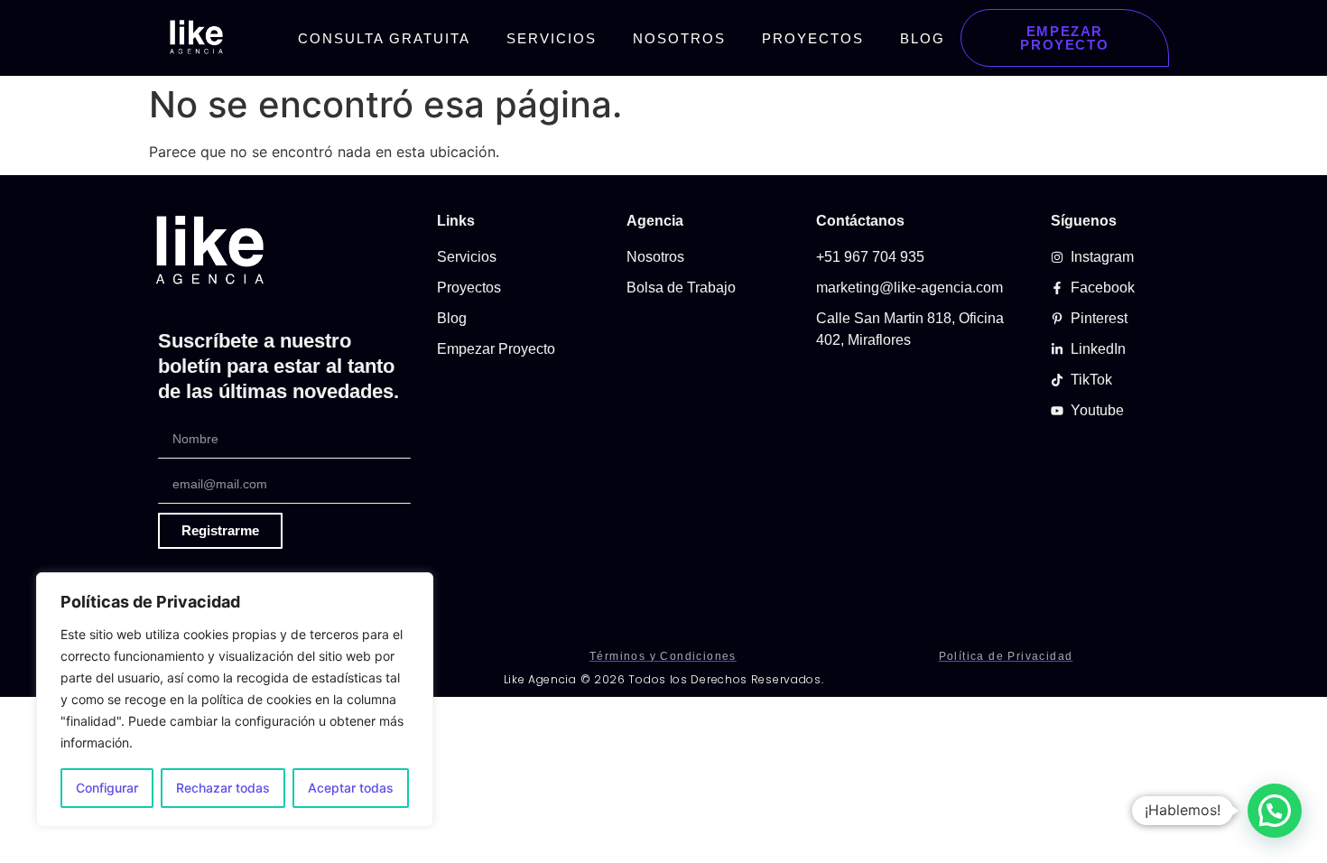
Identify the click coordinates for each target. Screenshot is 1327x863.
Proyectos (813, 38)
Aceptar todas (351, 787)
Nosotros (679, 38)
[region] (234, 699)
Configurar (107, 787)
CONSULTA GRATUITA (384, 38)
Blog (922, 38)
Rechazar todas (223, 787)
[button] (1275, 811)
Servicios (551, 38)
